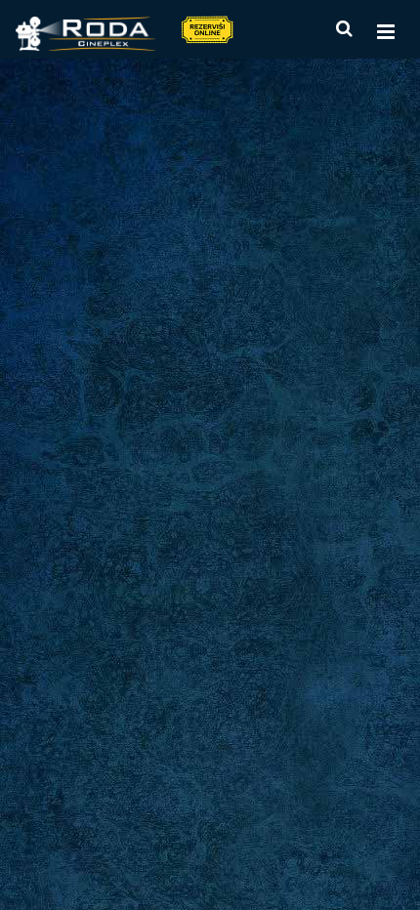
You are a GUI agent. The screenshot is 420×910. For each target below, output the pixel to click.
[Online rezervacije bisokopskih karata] (206, 28)
